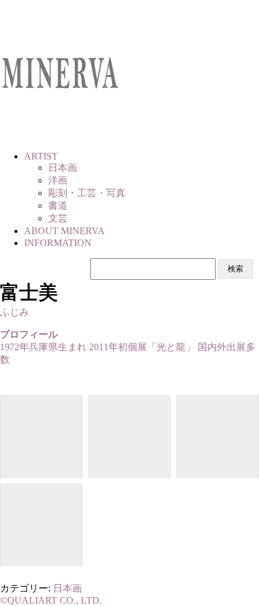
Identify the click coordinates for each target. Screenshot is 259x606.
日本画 (67, 588)
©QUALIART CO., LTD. (51, 600)
